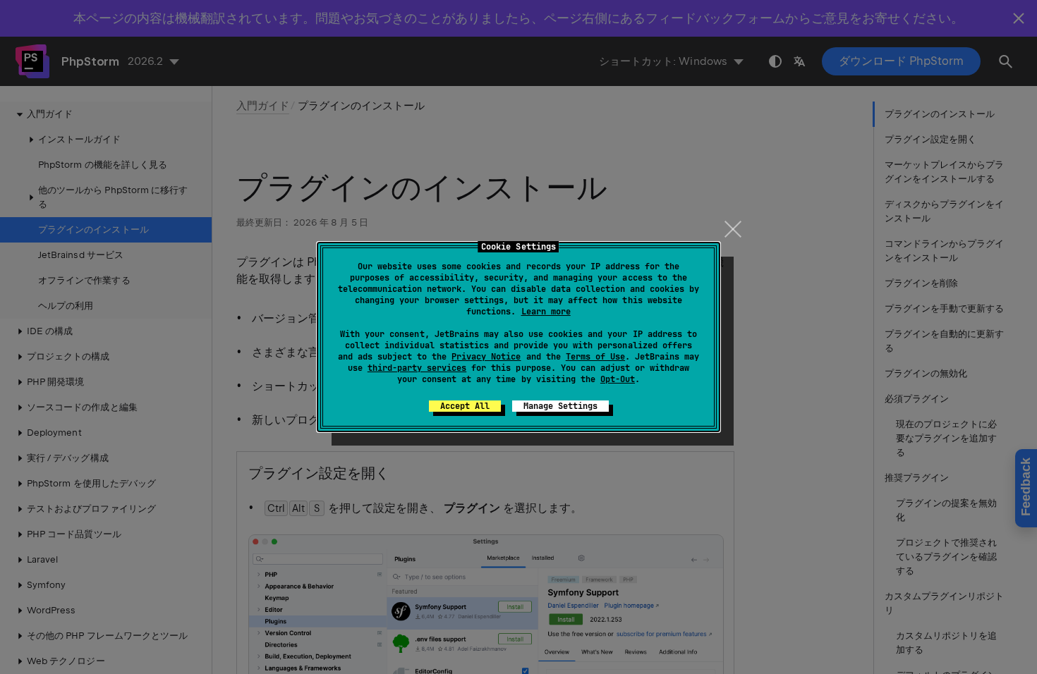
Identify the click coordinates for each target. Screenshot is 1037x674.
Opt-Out (617, 379)
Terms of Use (595, 356)
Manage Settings (560, 406)
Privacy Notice (486, 356)
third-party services (417, 368)
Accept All (465, 406)
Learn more (546, 311)
